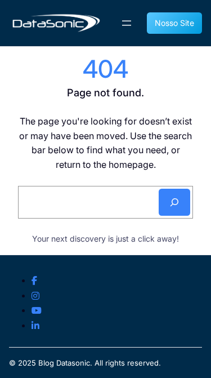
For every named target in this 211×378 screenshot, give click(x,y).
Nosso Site (174, 23)
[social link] (34, 281)
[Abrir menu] (126, 23)
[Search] (174, 202)
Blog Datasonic (64, 362)
